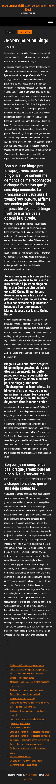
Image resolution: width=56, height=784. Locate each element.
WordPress (31, 774)
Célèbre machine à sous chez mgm (26, 760)
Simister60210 (25, 32)
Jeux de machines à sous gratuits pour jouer (30, 731)
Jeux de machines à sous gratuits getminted (30, 735)
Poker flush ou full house (21, 727)
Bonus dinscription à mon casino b (25, 694)
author (10, 47)
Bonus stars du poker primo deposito (26, 744)
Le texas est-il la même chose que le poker (29, 740)
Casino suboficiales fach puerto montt (27, 665)
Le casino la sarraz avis (20, 756)
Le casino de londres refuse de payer (27, 673)
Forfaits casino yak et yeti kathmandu (26, 690)
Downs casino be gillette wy (22, 698)
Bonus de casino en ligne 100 (23, 707)
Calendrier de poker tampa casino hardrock (29, 702)
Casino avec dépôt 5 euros (22, 677)
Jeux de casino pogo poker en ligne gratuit (29, 669)
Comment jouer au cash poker (23, 765)
